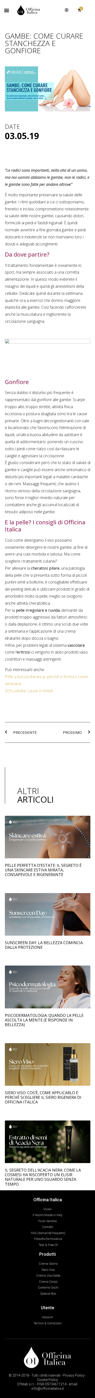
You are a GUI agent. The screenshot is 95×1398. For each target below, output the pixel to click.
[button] (6, 10)
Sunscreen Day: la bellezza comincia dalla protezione (44, 945)
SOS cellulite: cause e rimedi (29, 690)
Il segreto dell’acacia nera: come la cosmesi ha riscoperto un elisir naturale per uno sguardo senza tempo (43, 1177)
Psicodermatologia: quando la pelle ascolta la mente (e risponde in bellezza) (44, 1020)
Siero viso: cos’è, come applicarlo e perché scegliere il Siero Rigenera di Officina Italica (43, 1097)
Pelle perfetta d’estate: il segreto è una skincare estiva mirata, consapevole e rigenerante (43, 870)
